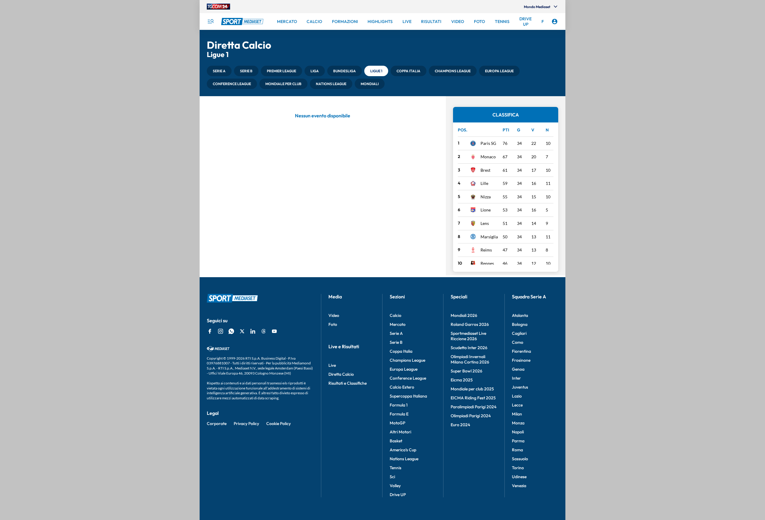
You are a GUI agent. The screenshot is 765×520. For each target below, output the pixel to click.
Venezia (519, 485)
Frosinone (521, 360)
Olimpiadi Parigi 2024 (471, 415)
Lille (484, 183)
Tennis (395, 467)
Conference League (408, 378)
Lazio (517, 396)
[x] (242, 331)
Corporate (217, 423)
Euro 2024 (460, 424)
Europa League (403, 369)
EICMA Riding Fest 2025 (473, 398)
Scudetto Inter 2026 (469, 347)
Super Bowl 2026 (466, 371)
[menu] (210, 21)
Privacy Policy (246, 423)
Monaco (488, 156)
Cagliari (519, 333)
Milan (517, 414)
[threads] (264, 331)
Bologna (519, 324)
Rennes (487, 263)
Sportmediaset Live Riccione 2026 (468, 336)
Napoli (518, 432)
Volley (395, 485)
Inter (516, 378)
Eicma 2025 (462, 380)
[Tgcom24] (218, 7)
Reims (486, 249)
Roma (517, 449)
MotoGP (397, 423)
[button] (219, 71)
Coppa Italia (401, 351)
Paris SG (488, 143)
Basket (396, 441)
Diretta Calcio (341, 374)
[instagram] (221, 331)
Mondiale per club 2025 (472, 389)
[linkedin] (253, 331)
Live (332, 365)
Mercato (398, 324)
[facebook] (210, 331)
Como (517, 342)
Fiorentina (521, 351)
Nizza (486, 196)
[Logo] (243, 21)
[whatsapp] (231, 331)
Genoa (518, 369)
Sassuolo (520, 458)
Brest (485, 170)
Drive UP (398, 494)
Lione (486, 209)
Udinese (519, 476)
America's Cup (403, 449)
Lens (485, 223)
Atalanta (520, 315)
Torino (518, 467)
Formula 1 (399, 405)
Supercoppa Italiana (408, 396)
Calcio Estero (402, 387)
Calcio (395, 315)
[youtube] (274, 331)
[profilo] (554, 21)
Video (333, 315)
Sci (392, 476)
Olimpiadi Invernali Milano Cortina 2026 (470, 359)
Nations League (404, 458)
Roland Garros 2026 (470, 324)
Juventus (520, 387)
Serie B (396, 342)
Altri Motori (400, 432)
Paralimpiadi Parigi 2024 (473, 406)
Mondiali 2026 (464, 315)
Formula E (399, 414)
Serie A (396, 333)
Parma (518, 441)
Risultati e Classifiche (347, 383)
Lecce (517, 405)
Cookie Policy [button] (278, 423)
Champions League (407, 360)
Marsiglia (489, 236)
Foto (332, 324)
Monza (518, 423)
